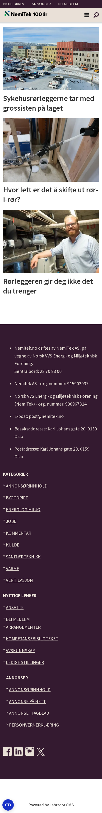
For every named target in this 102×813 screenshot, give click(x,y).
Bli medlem (68, 4)
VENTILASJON (19, 580)
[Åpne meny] (86, 15)
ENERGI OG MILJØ (23, 509)
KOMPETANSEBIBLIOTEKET (32, 638)
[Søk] (96, 15)
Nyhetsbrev (13, 4)
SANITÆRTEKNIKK (23, 557)
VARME (12, 568)
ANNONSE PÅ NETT (27, 701)
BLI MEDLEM (18, 619)
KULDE (12, 545)
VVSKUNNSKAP (20, 650)
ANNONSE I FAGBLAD (29, 713)
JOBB (11, 521)
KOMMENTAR (18, 533)
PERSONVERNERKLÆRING (34, 725)
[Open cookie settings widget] (8, 805)
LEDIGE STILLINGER (25, 662)
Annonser (41, 4)
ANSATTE (14, 607)
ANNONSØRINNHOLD (26, 486)
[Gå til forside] (26, 13)
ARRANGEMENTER (23, 627)
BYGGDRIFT (17, 498)
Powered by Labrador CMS (51, 805)
